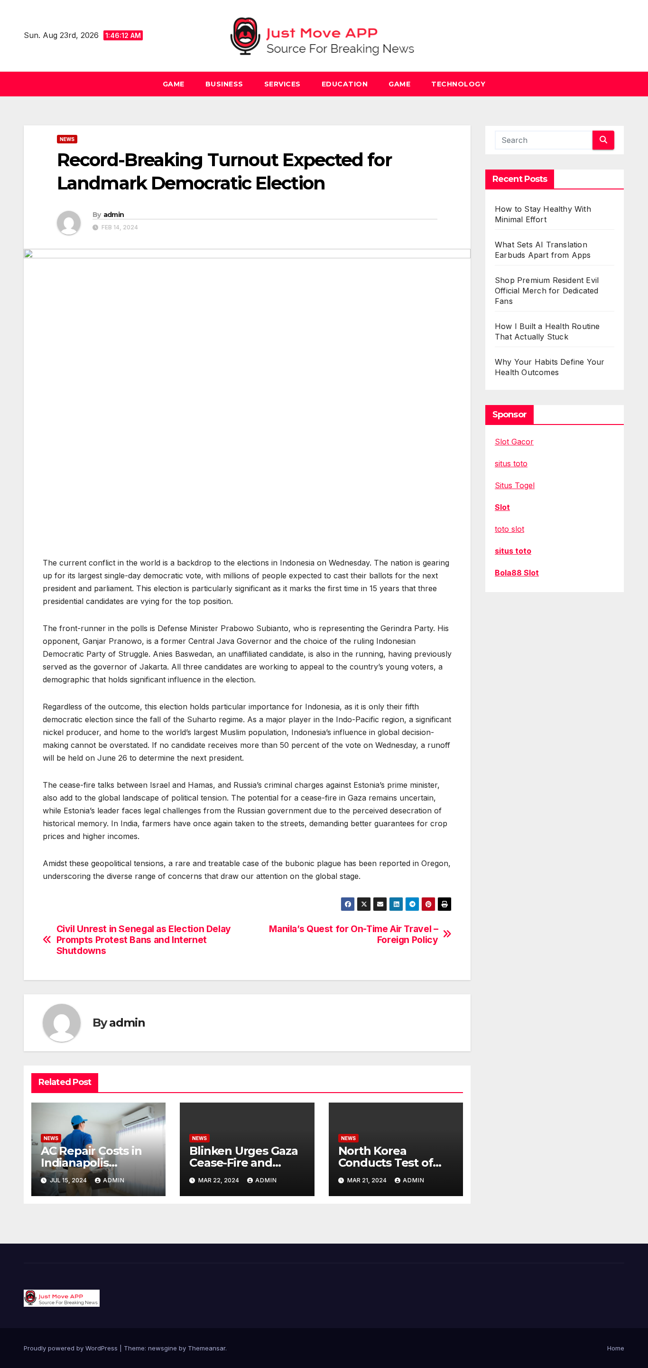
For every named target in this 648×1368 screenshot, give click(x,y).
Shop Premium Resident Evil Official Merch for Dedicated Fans (547, 290)
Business (224, 84)
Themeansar (206, 1348)
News (67, 139)
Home (615, 1348)
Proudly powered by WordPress (72, 1348)
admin (113, 214)
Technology (458, 84)
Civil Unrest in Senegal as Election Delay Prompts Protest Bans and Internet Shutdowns (143, 940)
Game (174, 84)
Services (282, 84)
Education (345, 84)
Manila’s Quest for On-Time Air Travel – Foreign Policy (353, 934)
